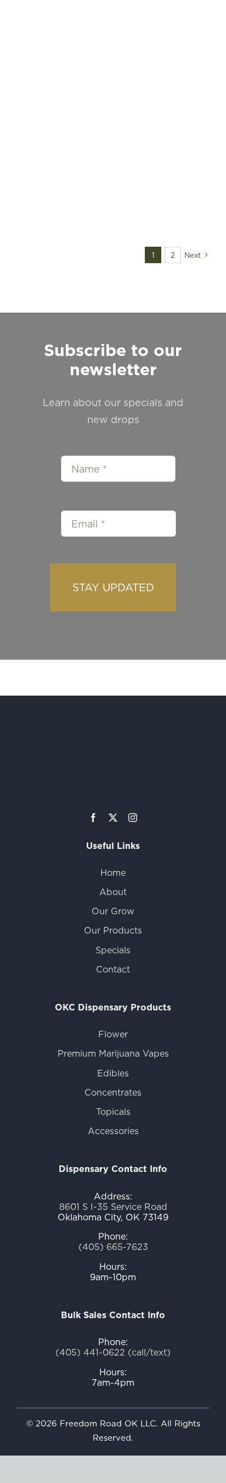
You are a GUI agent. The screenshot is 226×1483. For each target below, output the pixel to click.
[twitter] (113, 817)
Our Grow (113, 911)
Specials (113, 950)
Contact (113, 969)
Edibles (113, 1073)
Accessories (113, 1131)
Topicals (113, 1112)
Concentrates (113, 1092)
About (113, 892)
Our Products (113, 930)
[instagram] (132, 817)
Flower (113, 1034)
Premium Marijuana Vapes (113, 1053)
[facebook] (93, 817)
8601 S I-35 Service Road (113, 1207)
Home (113, 873)
